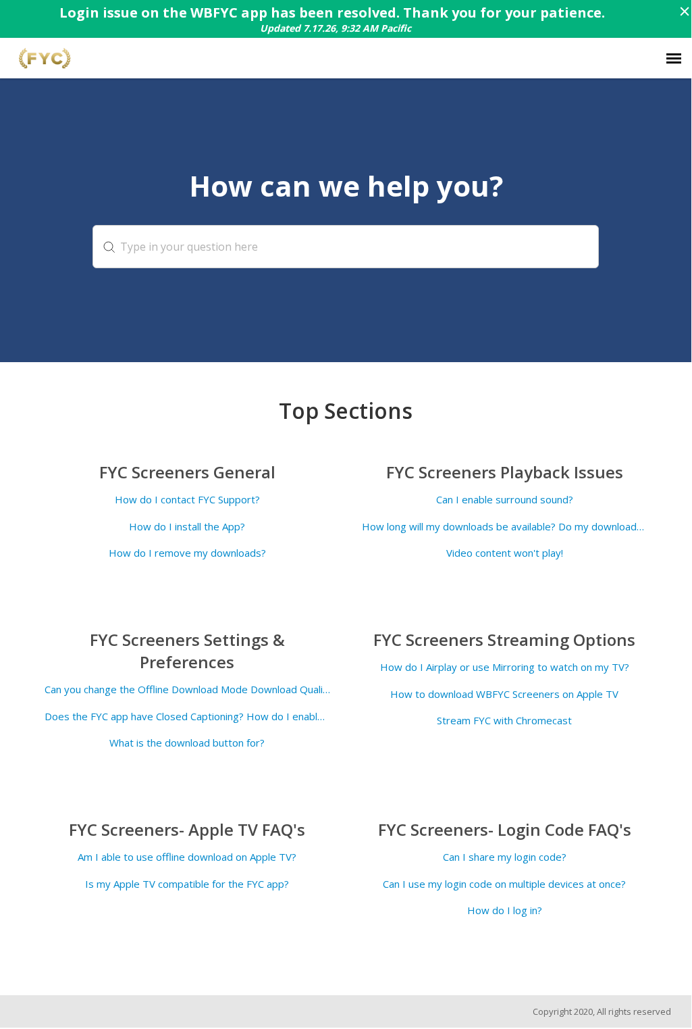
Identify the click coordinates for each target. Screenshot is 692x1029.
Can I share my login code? (504, 857)
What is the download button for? (187, 742)
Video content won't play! (504, 553)
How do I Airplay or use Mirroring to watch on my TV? (504, 667)
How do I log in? (504, 910)
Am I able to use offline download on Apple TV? (187, 857)
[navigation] (673, 58)
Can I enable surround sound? (504, 499)
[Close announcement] (684, 13)
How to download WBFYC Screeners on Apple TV (504, 694)
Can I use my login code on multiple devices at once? (504, 884)
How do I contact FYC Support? (187, 499)
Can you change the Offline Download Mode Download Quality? (187, 689)
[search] (345, 246)
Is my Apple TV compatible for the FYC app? (187, 884)
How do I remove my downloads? (187, 553)
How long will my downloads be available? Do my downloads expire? (504, 526)
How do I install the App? (187, 526)
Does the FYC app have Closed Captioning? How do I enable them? (187, 716)
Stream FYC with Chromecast (504, 720)
